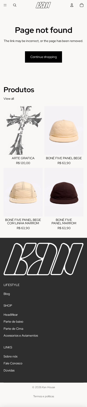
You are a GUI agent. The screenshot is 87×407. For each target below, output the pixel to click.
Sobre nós (10, 356)
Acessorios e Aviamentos (21, 336)
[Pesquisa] (15, 5)
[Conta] (72, 5)
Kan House (48, 387)
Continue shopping (43, 57)
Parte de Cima (13, 329)
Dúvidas (9, 370)
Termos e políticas (43, 396)
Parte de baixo (13, 322)
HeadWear (11, 314)
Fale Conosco (13, 363)
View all (9, 99)
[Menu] (5, 5)
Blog (7, 294)
